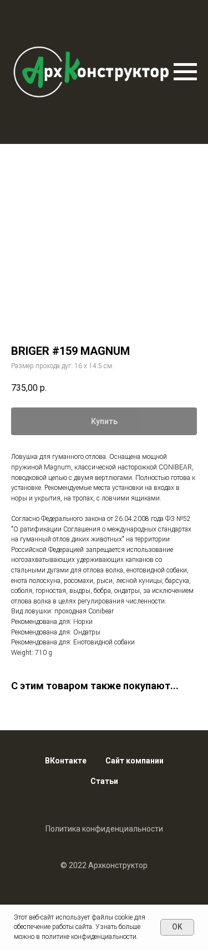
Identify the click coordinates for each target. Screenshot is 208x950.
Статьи (104, 781)
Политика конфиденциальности (104, 828)
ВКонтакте (66, 760)
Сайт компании (134, 760)
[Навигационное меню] (185, 72)
